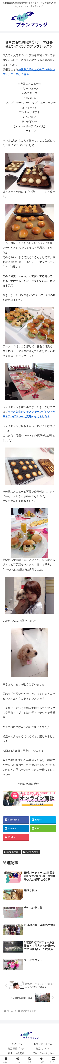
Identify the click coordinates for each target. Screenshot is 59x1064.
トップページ (16, 1043)
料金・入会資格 (16, 1053)
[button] (53, 654)
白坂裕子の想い (32, 852)
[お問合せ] (29, 805)
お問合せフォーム (43, 1043)
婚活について (43, 1048)
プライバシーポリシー (42, 1053)
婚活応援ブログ (13, 852)
